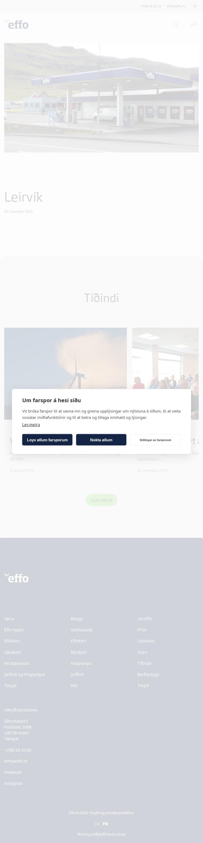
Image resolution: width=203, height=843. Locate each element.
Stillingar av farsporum (155, 439)
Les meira (31, 425)
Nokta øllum (101, 439)
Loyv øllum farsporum (47, 439)
